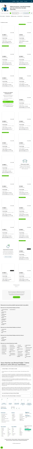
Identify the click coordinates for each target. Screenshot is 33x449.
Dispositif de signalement (23, 440)
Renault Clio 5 (4, 345)
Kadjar (21, 431)
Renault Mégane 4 (12, 353)
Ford (8, 431)
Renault (3, 428)
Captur (13, 434)
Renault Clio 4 (20, 352)
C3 (12, 432)
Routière (13, 417)
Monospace (14, 419)
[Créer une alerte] (1, 447)
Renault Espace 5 (20, 354)
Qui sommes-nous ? (4, 414)
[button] (17, 13)
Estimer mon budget (8, 256)
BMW (8, 432)
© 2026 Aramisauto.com (16, 443)
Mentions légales (14, 439)
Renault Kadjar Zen (12, 309)
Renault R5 (3, 352)
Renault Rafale (4, 353)
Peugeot (3, 429)
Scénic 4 (21, 433)
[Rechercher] (10, 13)
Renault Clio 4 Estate (29, 347)
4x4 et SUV (21, 414)
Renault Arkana (4, 350)
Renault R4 (19, 345)
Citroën (3, 430)
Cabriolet (21, 415)
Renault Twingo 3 (20, 351)
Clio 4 (20, 429)
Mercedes (9, 433)
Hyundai (9, 429)
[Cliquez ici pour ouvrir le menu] (31, 1)
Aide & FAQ (3, 417)
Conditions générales (8, 439)
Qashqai (21, 434)
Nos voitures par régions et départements (22, 419)
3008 (13, 431)
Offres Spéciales (22, 416)
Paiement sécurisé (16, 440)
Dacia (2, 432)
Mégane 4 (21, 432)
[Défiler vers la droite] (21, 13)
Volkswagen (3, 433)
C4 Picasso (13, 433)
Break (13, 418)
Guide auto (21, 417)
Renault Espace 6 (12, 346)
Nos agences (3, 415)
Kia (8, 430)
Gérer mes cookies (9, 440)
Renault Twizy (28, 352)
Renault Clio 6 (12, 345)
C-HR (20, 428)
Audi (2, 434)
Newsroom (3, 419)
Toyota (9, 434)
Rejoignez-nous (4, 416)
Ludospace (13, 420)
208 (12, 428)
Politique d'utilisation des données (23, 439)
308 (12, 430)
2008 (13, 429)
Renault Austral (4, 349)
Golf (20, 430)
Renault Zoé (11, 349)
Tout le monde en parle (5, 418)
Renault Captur (4, 346)
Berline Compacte (13, 415)
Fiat (8, 428)
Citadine (13, 414)
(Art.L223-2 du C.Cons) (9, 106)
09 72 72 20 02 (3, 408)
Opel (2, 431)
